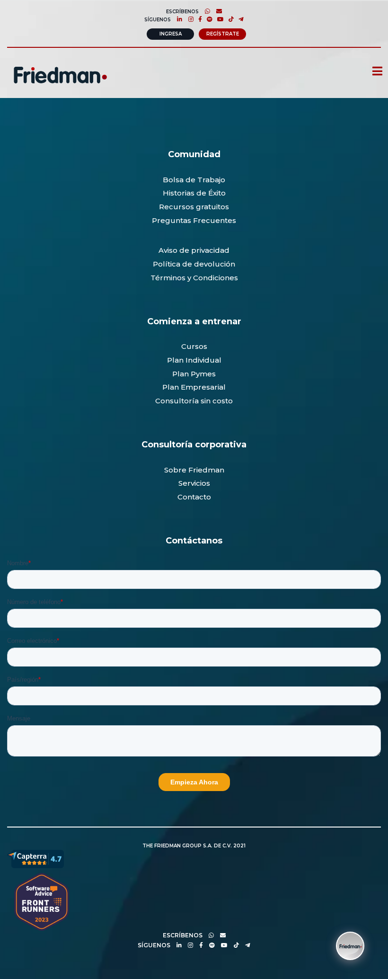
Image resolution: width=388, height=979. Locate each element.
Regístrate (222, 34)
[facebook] (198, 19)
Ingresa (170, 34)
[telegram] (239, 19)
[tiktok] (229, 19)
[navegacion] (373, 72)
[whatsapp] (205, 11)
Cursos (194, 346)
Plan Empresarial (194, 387)
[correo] (217, 11)
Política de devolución (194, 263)
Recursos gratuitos (194, 206)
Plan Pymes (194, 373)
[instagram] (189, 19)
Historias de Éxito (194, 192)
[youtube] (218, 19)
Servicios (194, 483)
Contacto (194, 496)
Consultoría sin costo (194, 400)
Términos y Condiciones (194, 277)
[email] (220, 935)
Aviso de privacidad (194, 250)
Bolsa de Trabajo (194, 179)
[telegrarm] (245, 945)
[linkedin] (177, 19)
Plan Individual (194, 360)
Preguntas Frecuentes (194, 220)
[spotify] (207, 19)
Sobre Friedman (194, 469)
